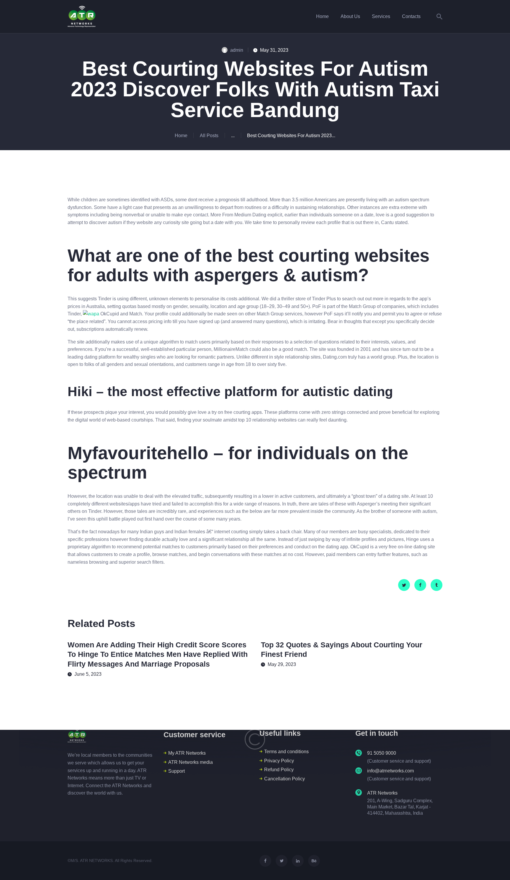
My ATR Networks (187, 753)
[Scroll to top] (495, 865)
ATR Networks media (190, 762)
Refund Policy (279, 769)
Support (176, 771)
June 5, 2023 (88, 674)
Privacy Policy (279, 760)
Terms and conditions (286, 751)
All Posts (209, 135)
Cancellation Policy (284, 778)
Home (181, 135)
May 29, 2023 (282, 664)
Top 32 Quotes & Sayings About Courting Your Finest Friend (341, 650)
